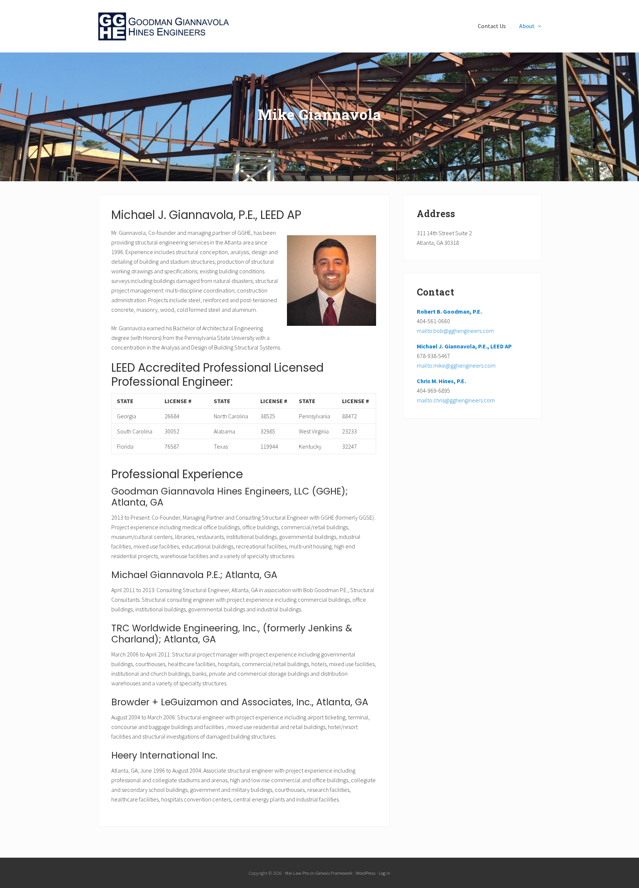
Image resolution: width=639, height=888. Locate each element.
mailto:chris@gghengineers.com (456, 400)
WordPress (365, 873)
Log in (384, 873)
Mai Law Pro (297, 873)
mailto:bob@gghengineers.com (455, 330)
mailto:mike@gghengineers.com (456, 365)
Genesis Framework (334, 873)
